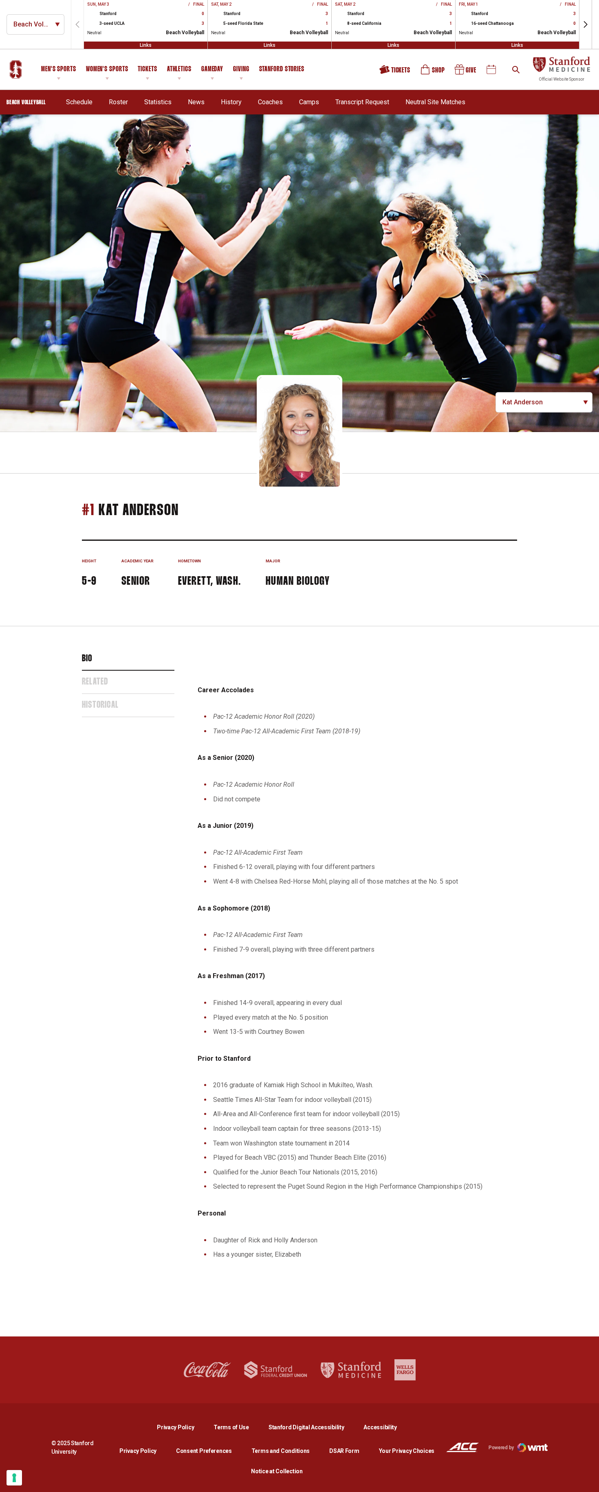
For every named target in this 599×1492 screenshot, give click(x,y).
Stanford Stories (281, 70)
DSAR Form (344, 1451)
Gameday (212, 69)
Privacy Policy (182, 1427)
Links (146, 45)
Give (466, 72)
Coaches (270, 102)
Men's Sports (58, 69)
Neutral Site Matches (435, 102)
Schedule (79, 102)
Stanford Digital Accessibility (313, 1427)
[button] (585, 24)
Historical (100, 705)
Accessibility (379, 1427)
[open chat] (587, 1480)
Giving (241, 69)
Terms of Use (231, 1427)
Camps (309, 102)
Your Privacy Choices (406, 1451)
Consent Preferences (204, 1451)
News (196, 102)
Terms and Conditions (280, 1451)
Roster (118, 102)
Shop (433, 72)
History (231, 102)
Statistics (158, 102)
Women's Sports (107, 69)
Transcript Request (362, 102)
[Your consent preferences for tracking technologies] (14, 1477)
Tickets (147, 69)
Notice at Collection (276, 1471)
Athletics (179, 69)
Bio (87, 658)
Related (95, 682)
